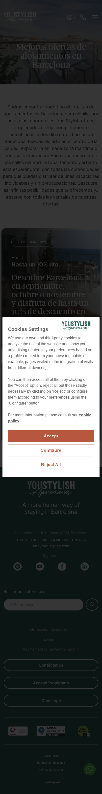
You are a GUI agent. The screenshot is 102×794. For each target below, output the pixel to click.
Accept (51, 436)
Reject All (51, 465)
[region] (50, 397)
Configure (51, 450)
